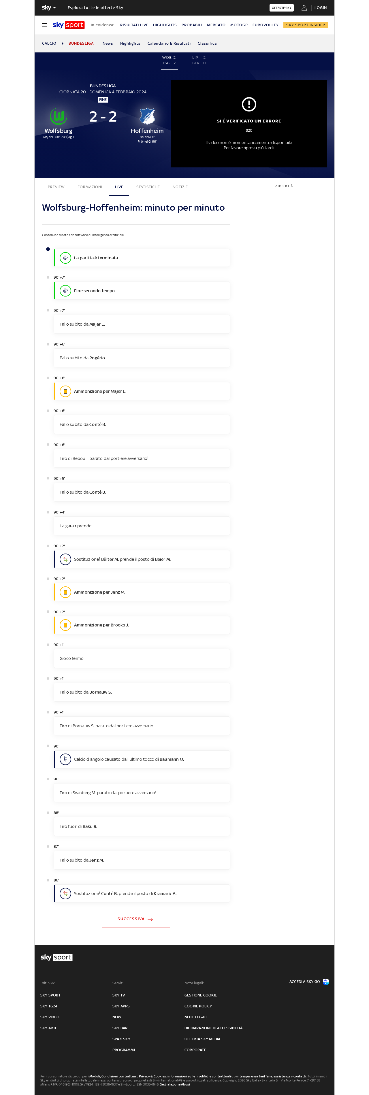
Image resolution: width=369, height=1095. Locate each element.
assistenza (282, 1076)
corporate (195, 1050)
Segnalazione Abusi (175, 1084)
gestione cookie (200, 995)
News (108, 43)
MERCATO (216, 25)
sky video (49, 1017)
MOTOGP (239, 25)
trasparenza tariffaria (256, 1076)
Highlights (130, 43)
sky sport (50, 995)
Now (117, 1017)
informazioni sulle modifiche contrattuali (199, 1076)
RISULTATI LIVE (134, 25)
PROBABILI (192, 25)
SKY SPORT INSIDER (305, 25)
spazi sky (121, 1039)
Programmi (123, 1050)
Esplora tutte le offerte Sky (95, 7)
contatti (299, 1076)
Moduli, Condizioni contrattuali (113, 1076)
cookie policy (198, 1006)
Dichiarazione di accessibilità (213, 1028)
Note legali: (194, 983)
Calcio (49, 43)
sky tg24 (49, 1006)
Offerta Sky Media (202, 1039)
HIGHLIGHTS (165, 25)
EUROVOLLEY (266, 25)
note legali (195, 1017)
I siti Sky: (47, 983)
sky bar (119, 1028)
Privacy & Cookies (152, 1076)
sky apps (121, 1006)
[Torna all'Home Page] (68, 25)
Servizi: (118, 983)
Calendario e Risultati (169, 43)
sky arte (48, 1028)
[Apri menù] (44, 25)
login (321, 7)
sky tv (118, 995)
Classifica (207, 43)
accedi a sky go (304, 981)
